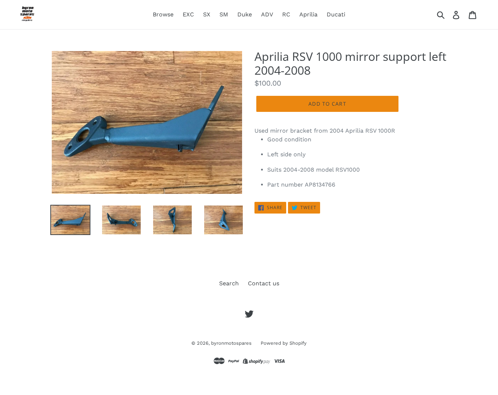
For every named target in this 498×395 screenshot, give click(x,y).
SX (206, 14)
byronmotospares (231, 343)
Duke (244, 14)
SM (223, 14)
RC (286, 14)
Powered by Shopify (284, 343)
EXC (188, 14)
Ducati (336, 14)
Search (229, 283)
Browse (163, 14)
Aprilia (308, 14)
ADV (267, 14)
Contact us (263, 283)
